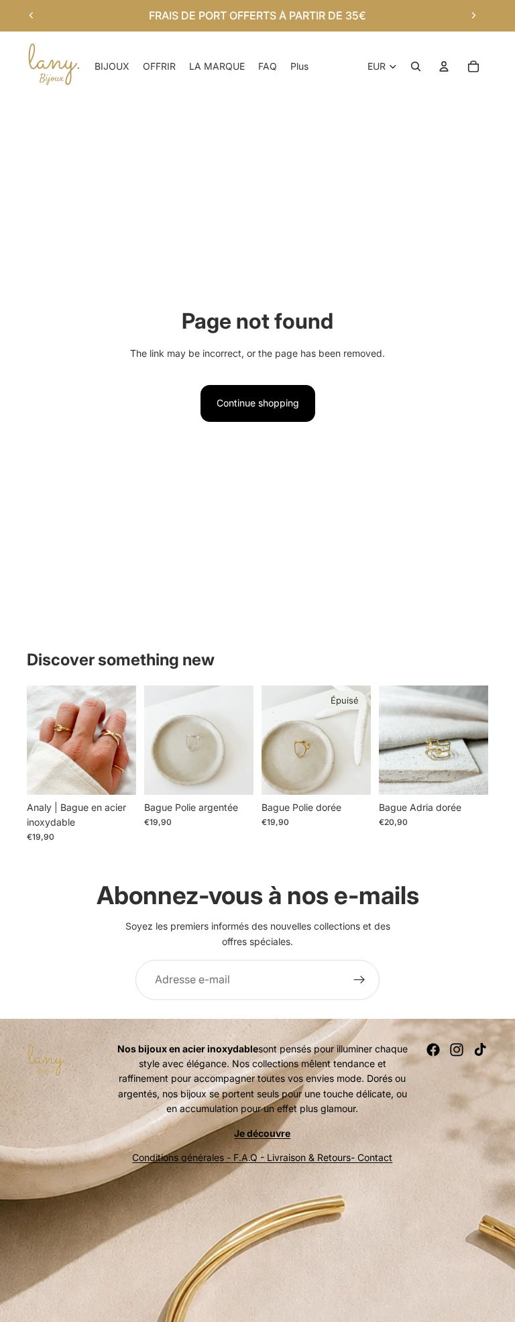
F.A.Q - (249, 1157)
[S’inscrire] (359, 980)
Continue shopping (258, 402)
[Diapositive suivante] (473, 15)
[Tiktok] (480, 1050)
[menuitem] (299, 66)
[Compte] (444, 66)
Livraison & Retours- (312, 1157)
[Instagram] (457, 1050)
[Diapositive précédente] (31, 15)
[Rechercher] (416, 66)
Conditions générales (178, 1157)
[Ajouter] (115, 774)
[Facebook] (433, 1050)
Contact (374, 1157)
